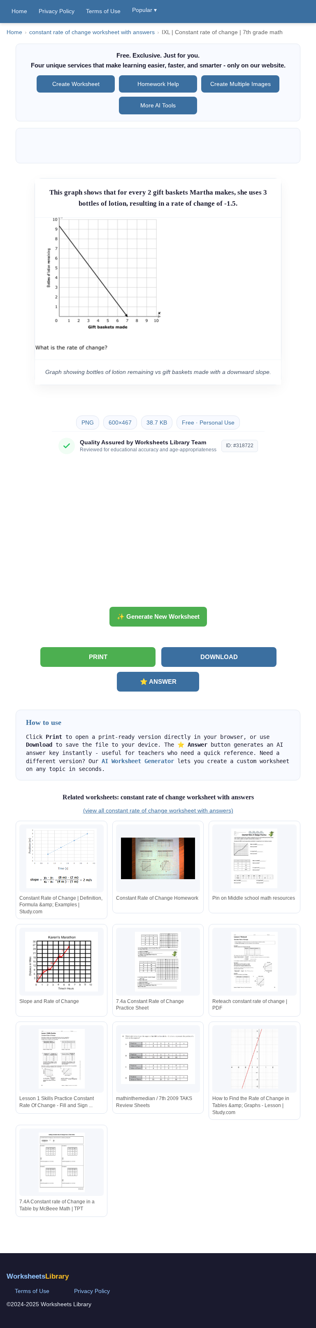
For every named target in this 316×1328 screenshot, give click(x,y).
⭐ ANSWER (158, 681)
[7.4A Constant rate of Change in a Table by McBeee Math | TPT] (62, 1162)
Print (98, 656)
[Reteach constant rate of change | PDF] (254, 961)
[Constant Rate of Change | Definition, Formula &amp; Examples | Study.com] (62, 858)
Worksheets (38, 1276)
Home (19, 11)
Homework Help (158, 84)
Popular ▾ (144, 10)
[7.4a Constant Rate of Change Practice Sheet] (158, 961)
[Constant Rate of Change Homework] (158, 858)
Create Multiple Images (240, 84)
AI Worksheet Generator (138, 761)
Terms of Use (103, 11)
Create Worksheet (76, 84)
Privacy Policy (56, 11)
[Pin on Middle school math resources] (254, 858)
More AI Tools (158, 105)
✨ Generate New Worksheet (158, 616)
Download (219, 656)
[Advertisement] (158, 533)
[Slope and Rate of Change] (62, 961)
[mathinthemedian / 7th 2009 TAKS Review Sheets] (158, 1059)
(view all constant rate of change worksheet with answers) (158, 810)
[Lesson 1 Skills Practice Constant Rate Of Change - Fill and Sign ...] (62, 1059)
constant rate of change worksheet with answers (92, 32)
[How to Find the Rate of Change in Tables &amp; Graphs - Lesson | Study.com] (254, 1059)
